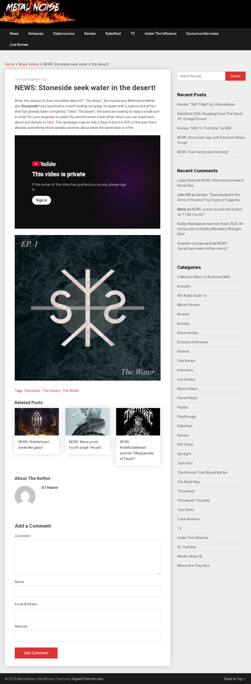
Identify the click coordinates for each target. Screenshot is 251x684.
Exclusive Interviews (202, 34)
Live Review (19, 45)
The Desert (51, 391)
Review (90, 34)
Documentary (187, 333)
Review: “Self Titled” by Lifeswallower (206, 104)
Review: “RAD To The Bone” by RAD (204, 128)
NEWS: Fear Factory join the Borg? (203, 152)
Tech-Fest (185, 463)
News (14, 34)
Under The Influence (160, 34)
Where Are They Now (193, 566)
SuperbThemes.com (87, 679)
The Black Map (188, 482)
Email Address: (26, 604)
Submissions (64, 34)
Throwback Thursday (193, 500)
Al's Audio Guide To (192, 296)
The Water (71, 391)
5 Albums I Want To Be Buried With (203, 277)
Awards (183, 314)
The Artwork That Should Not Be (202, 472)
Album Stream (188, 305)
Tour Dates (185, 510)
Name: (20, 582)
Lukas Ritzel (186, 180)
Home (9, 64)
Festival (183, 351)
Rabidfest (113, 34)
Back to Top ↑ (235, 679)
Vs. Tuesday (186, 547)
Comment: (23, 536)
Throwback (186, 491)
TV (133, 34)
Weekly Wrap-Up (189, 556)
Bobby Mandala (189, 224)
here (50, 122)
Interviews (185, 370)
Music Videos (29, 64)
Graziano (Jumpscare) (194, 243)
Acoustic (184, 286)
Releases (35, 34)
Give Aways (186, 361)
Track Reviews (188, 519)
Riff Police (185, 445)
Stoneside (32, 391)
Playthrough (186, 417)
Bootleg (183, 323)
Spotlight (184, 454)
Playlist (182, 407)
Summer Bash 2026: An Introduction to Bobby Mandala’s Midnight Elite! (210, 229)
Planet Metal (187, 398)
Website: (21, 626)
